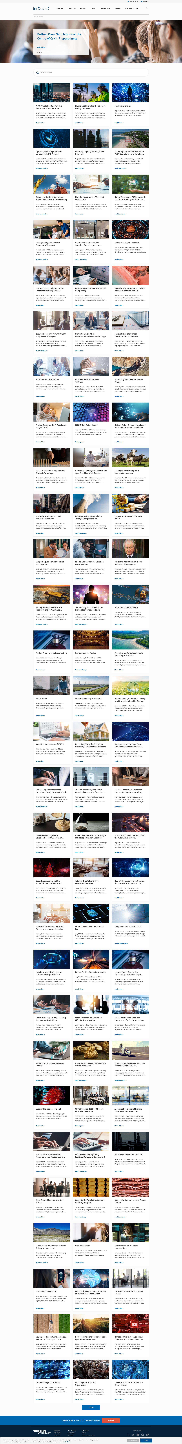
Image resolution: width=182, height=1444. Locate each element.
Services (60, 8)
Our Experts (105, 8)
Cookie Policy (66, 1442)
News (84, 1433)
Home (34, 17)
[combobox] (87, 72)
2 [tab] (39, 52)
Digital (82, 8)
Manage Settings (132, 1440)
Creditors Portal (131, 8)
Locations (71, 1433)
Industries (72, 8)
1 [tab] (37, 52)
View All (91, 1407)
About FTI (85, 1431)
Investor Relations (88, 1435)
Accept (146, 1440)
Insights (93, 8)
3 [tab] (41, 52)
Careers (118, 8)
